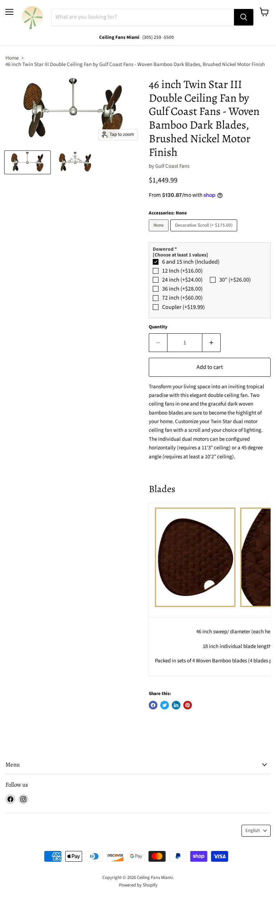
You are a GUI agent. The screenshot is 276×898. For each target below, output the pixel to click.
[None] (159, 233)
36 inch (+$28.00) (182, 289)
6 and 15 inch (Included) (191, 262)
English (252, 830)
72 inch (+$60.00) (182, 298)
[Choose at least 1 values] (180, 255)
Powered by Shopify (138, 885)
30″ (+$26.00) (235, 280)
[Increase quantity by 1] (211, 342)
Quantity (158, 327)
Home (12, 58)
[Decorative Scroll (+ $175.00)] (204, 233)
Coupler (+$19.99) (183, 307)
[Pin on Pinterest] (187, 705)
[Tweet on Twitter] (164, 705)
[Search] (243, 17)
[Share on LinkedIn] (176, 705)
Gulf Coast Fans (172, 166)
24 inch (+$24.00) (182, 280)
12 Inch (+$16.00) (182, 271)
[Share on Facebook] (153, 705)
